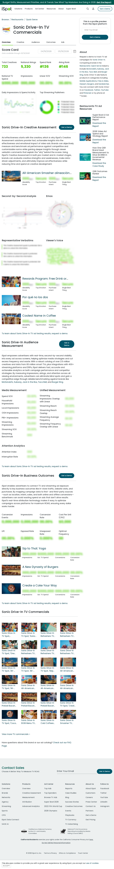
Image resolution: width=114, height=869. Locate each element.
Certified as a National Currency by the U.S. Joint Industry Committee (40, 831)
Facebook (88, 90)
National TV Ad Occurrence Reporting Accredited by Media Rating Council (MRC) (79, 831)
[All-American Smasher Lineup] (10, 679)
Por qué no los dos (35, 297)
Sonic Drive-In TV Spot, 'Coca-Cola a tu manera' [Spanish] (9, 722)
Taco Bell (42, 382)
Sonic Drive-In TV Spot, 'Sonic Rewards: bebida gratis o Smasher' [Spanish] (28, 635)
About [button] (61, 8)
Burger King (57, 382)
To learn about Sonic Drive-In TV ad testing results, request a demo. (35, 333)
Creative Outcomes (73, 806)
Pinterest (87, 93)
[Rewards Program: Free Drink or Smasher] (11, 281)
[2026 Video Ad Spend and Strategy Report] (85, 137)
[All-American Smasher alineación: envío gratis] (11, 176)
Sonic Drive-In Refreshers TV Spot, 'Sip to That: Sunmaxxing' (47, 635)
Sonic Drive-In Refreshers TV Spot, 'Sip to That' (67, 635)
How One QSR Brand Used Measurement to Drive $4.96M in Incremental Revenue (101, 153)
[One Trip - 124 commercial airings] (10, 644)
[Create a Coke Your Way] (11, 588)
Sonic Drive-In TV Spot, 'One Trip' (8, 652)
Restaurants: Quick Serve (90, 66)
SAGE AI (5, 824)
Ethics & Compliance (67, 853)
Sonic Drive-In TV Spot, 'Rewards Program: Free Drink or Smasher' (8, 635)
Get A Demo (105, 9)
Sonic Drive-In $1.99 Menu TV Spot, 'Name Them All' (28, 722)
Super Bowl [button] (71, 8)
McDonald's (7, 382)
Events (68, 810)
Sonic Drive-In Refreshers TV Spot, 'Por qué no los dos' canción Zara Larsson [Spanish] (47, 652)
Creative (20, 42)
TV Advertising (71, 824)
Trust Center (83, 853)
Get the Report (104, 2)
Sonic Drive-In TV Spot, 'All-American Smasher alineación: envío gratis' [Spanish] (8, 669)
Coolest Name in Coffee (39, 316)
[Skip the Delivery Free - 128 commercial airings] (49, 662)
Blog (67, 797)
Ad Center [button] (39, 8)
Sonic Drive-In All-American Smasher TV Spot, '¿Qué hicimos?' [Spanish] (47, 687)
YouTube (105, 90)
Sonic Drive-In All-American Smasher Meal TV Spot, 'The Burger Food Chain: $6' (67, 687)
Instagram (104, 806)
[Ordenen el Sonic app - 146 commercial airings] (68, 662)
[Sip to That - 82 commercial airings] (68, 627)
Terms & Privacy (50, 853)
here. (91, 839)
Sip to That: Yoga (34, 548)
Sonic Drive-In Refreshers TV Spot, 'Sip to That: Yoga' (28, 652)
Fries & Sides (103, 81)
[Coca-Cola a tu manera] (10, 714)
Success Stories (72, 802)
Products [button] (29, 8)
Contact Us (91, 806)
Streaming (6, 806)
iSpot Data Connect (10, 819)
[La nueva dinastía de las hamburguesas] (10, 697)
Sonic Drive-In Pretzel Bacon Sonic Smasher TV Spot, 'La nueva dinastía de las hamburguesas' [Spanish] (9, 704)
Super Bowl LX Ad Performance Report (101, 117)
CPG (4, 815)
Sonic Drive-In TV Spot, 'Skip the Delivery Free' (47, 669)
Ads (62, 42)
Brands (5, 793)
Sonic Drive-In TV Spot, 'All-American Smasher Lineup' (10, 687)
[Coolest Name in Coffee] (11, 318)
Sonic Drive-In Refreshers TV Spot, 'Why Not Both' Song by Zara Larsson (67, 652)
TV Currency (70, 819)
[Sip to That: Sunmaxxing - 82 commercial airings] (49, 627)
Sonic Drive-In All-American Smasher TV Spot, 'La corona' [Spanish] (29, 687)
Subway (18, 382)
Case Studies (70, 793)
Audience (36, 42)
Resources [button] (51, 8)
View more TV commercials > (16, 734)
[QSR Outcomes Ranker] (85, 176)
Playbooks (69, 815)
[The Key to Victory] (68, 714)
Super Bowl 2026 (51, 802)
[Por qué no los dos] (11, 300)
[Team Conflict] (49, 697)
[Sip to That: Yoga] (11, 551)
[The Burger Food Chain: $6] (68, 679)
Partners (89, 810)
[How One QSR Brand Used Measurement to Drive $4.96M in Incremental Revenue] (85, 157)
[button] (57, 51)
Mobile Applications (88, 81)
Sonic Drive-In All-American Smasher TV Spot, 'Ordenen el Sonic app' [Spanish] (67, 669)
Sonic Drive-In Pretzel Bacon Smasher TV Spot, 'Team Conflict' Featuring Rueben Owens (48, 704)
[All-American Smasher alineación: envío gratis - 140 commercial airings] (10, 662)
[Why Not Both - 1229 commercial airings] (68, 644)
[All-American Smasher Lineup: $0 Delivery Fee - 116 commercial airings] (29, 662)
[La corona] (29, 679)
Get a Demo (66, 127)
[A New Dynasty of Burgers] (11, 570)
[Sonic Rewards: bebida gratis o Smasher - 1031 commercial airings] (29, 627)
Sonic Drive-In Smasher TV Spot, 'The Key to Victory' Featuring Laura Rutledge (68, 722)
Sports (5, 810)
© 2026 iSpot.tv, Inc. (34, 853)
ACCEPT (6, 866)
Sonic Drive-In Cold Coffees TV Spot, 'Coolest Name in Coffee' (48, 722)
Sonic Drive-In (99, 59)
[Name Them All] (29, 714)
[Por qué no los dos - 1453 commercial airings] (49, 644)
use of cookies (92, 863)
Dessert (83, 84)
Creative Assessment (31, 793)
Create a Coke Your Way (39, 585)
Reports (68, 788)
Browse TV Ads (50, 797)
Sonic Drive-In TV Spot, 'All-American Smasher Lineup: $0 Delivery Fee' (29, 669)
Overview (6, 42)
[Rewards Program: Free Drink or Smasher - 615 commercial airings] (10, 627)
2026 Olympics (50, 810)
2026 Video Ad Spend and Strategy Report (100, 133)
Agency (5, 802)
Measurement (28, 797)
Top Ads (47, 788)
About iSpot (91, 788)
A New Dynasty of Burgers (40, 567)
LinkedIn (103, 802)
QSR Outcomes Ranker (100, 172)
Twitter (97, 90)
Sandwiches (104, 84)
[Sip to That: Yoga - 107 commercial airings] (29, 644)
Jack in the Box (29, 382)
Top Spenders (50, 793)
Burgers (90, 84)
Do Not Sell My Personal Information (56, 843)
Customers (90, 793)
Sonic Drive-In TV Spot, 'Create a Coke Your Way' (68, 704)
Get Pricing (90, 819)
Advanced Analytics (31, 806)
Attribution (27, 802)
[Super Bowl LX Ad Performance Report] (85, 120)
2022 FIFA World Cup (53, 806)
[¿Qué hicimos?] (49, 679)
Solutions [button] (18, 8)
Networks (6, 797)
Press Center (91, 802)
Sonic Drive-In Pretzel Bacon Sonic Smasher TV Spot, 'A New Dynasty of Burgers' (28, 704)
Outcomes (51, 42)
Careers (89, 797)
